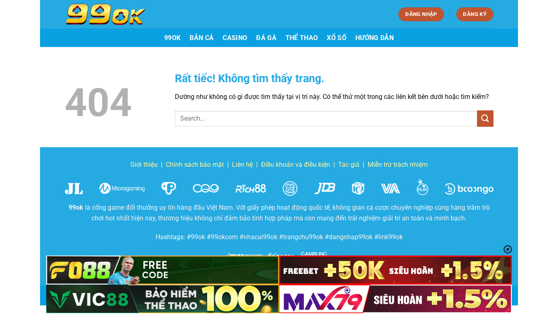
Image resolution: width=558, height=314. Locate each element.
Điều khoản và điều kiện (295, 164)
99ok (172, 38)
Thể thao (302, 38)
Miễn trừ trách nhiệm (398, 164)
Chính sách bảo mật (195, 164)
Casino (235, 38)
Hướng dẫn (374, 38)
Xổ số (336, 38)
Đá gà (266, 38)
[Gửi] (485, 118)
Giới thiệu (144, 164)
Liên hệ (242, 164)
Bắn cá (202, 38)
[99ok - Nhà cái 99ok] (105, 14)
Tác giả (348, 164)
